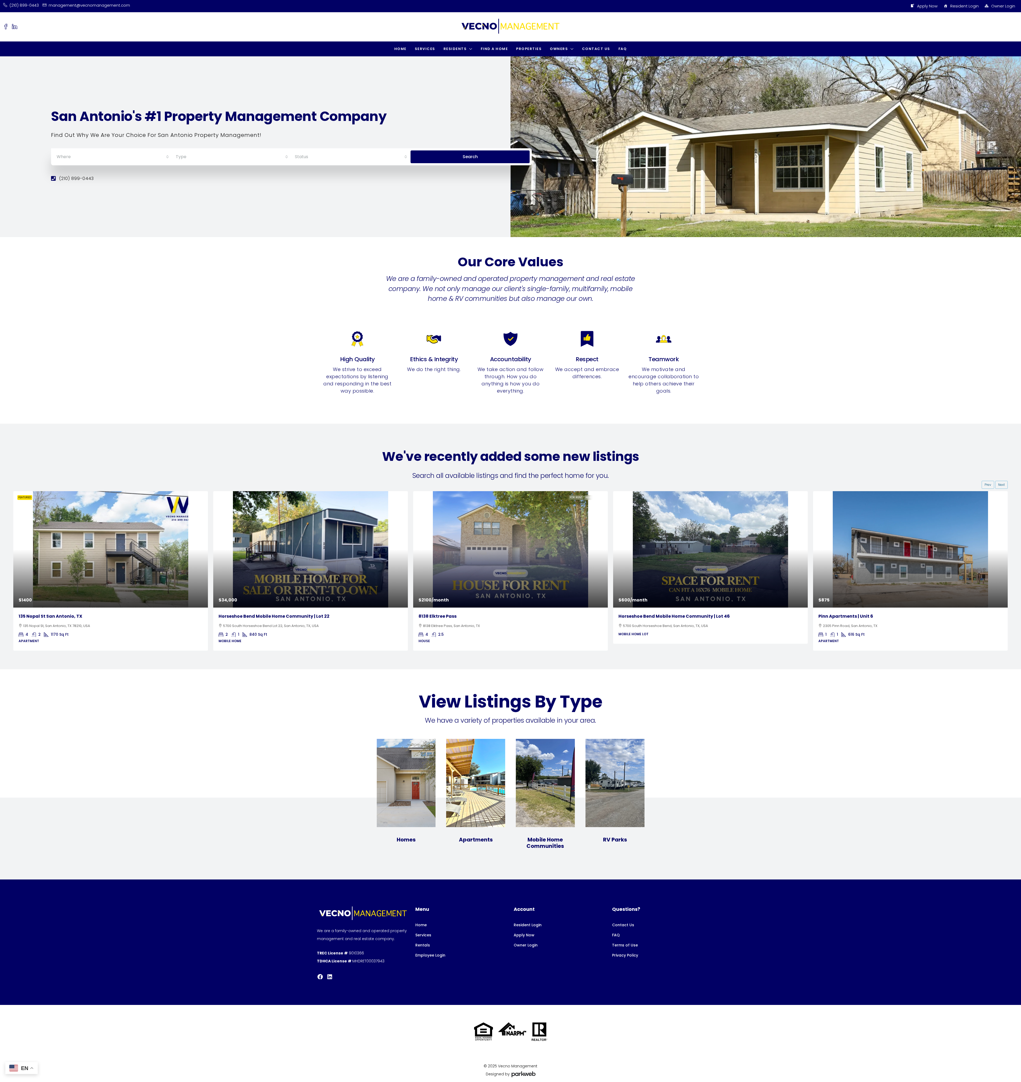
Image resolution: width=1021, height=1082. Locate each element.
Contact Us (596, 48)
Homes (406, 839)
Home (400, 48)
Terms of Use (625, 945)
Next (1001, 484)
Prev (988, 484)
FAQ (622, 48)
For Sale (197, 497)
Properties (529, 48)
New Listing (394, 497)
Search (470, 157)
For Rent (376, 497)
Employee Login (430, 955)
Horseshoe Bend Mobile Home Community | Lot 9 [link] (872, 616)
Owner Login (1003, 6)
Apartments (476, 839)
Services (425, 48)
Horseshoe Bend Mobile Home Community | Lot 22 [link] (74, 616)
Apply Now (927, 6)
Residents (455, 48)
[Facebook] (320, 977)
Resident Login (964, 6)
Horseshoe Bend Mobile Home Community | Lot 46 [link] (474, 616)
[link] (110, 549)
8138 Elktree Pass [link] (238, 616)
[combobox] (112, 156)
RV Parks (615, 839)
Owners (559, 48)
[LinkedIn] (330, 977)
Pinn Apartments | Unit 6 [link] (645, 616)
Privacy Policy (625, 955)
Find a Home (494, 48)
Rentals (422, 945)
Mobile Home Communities (545, 843)
